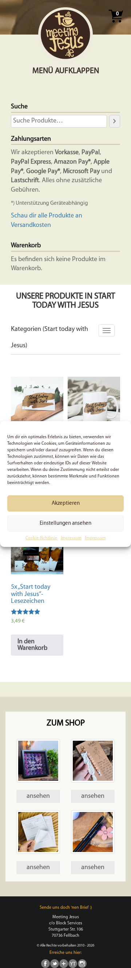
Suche (19, 107)
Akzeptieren (66, 503)
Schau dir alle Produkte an (46, 216)
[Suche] (114, 121)
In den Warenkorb (32, 645)
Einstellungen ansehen (65, 523)
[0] (116, 24)
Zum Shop (66, 723)
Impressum (71, 538)
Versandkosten (31, 225)
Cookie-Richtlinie (41, 538)
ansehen (38, 796)
